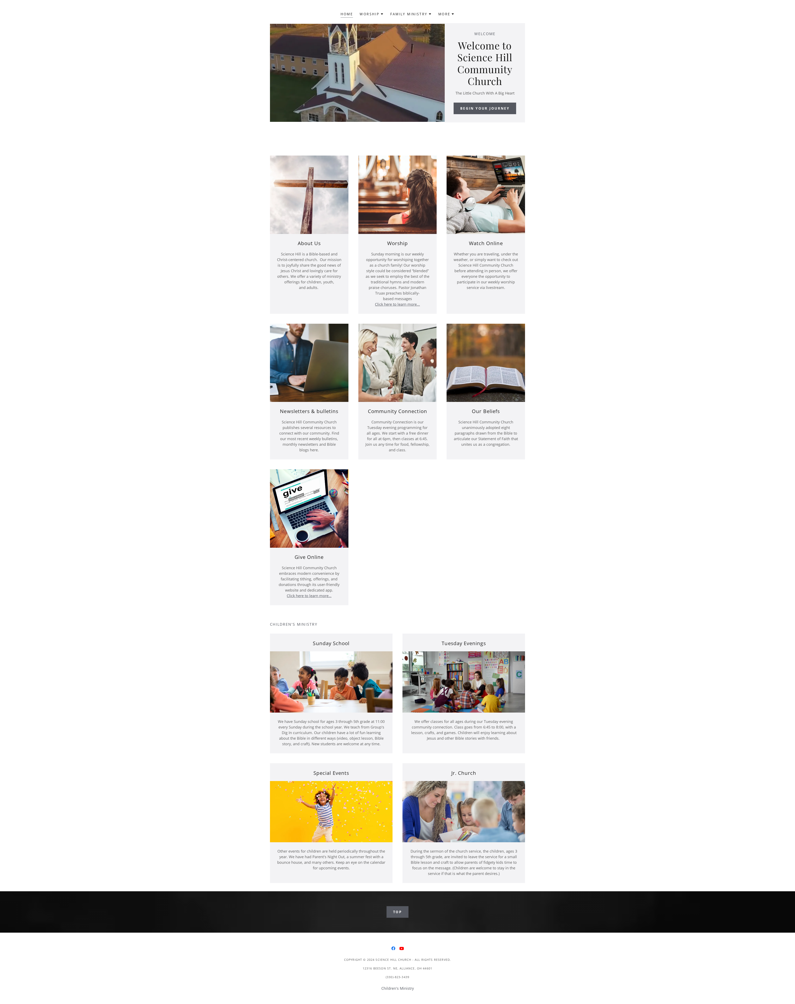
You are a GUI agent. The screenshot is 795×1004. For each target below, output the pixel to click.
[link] (393, 948)
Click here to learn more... (397, 304)
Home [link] (347, 14)
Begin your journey (485, 108)
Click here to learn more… (309, 595)
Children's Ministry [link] (397, 988)
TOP (397, 912)
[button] (372, 14)
